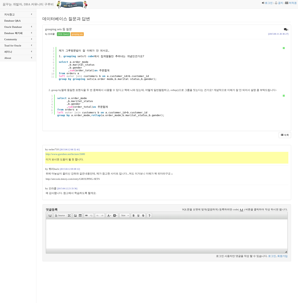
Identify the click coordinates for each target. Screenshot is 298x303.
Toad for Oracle (12, 45)
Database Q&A (12, 20)
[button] (50, 215)
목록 (286, 135)
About (7, 58)
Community (10, 39)
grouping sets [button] (77, 34)
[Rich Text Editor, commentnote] (166, 234)
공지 (280, 3)
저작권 (293, 3)
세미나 (8, 51)
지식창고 (9, 14)
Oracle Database (13, 27)
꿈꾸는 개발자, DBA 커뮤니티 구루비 (28, 4)
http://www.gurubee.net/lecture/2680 (65, 154)
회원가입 (282, 256)
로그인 (269, 3)
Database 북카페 (13, 33)
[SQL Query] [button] (63, 34)
